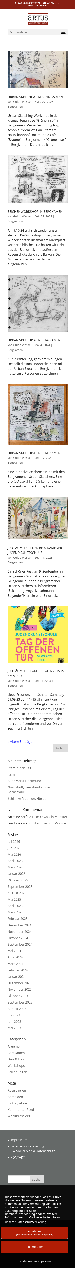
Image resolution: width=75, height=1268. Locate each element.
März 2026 (15, 867)
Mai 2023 (14, 1028)
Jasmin (13, 774)
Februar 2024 (18, 970)
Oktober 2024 (18, 938)
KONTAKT (17, 1157)
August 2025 (17, 893)
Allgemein (15, 1046)
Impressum (19, 1140)
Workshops (16, 1065)
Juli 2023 (14, 1015)
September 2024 (20, 944)
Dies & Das (16, 1059)
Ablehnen (34, 1232)
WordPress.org (19, 1116)
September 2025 (20, 886)
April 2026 (15, 861)
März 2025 (15, 912)
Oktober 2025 (18, 880)
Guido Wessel (22, 102)
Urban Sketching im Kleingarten (35, 97)
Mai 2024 (14, 951)
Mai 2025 (14, 899)
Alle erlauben (35, 1247)
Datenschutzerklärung (27, 1146)
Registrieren (17, 1090)
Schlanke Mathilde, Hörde (27, 798)
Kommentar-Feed (21, 1109)
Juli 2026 (14, 841)
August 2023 (17, 1009)
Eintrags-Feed (18, 1103)
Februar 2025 (18, 918)
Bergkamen (15, 106)
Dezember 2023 (19, 983)
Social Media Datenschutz (35, 1151)
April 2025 (15, 906)
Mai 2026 (14, 854)
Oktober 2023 (18, 996)
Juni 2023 (14, 1021)
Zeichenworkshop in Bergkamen (35, 211)
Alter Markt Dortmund (24, 781)
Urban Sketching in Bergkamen (34, 340)
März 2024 (15, 964)
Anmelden (15, 1097)
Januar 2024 (16, 976)
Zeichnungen (17, 1072)
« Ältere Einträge (20, 741)
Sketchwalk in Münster (50, 817)
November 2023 (20, 989)
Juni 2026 (14, 848)
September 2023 (20, 1002)
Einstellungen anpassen (34, 1261)
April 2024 (15, 957)
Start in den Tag (19, 768)
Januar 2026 (16, 873)
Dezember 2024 (19, 925)
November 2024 (20, 931)
